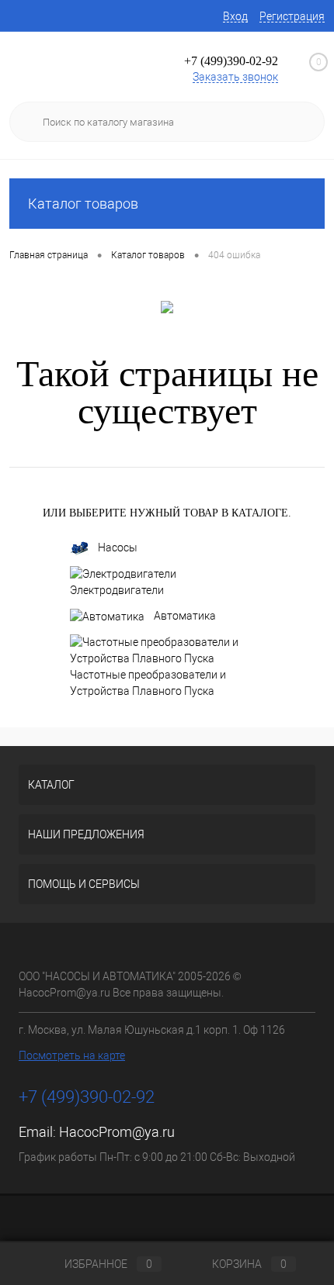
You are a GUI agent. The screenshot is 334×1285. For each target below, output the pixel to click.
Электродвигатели (117, 590)
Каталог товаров (83, 203)
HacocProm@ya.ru (117, 1132)
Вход (235, 16)
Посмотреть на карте (72, 1055)
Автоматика (185, 616)
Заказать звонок (235, 77)
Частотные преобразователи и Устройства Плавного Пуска (148, 682)
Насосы (117, 547)
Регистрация (292, 16)
